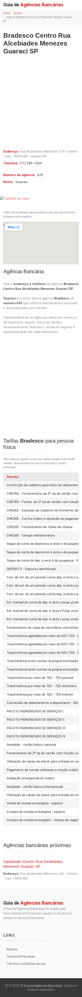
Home (6, 13)
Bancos (18, 13)
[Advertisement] (41, 100)
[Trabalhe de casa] (41, 198)
